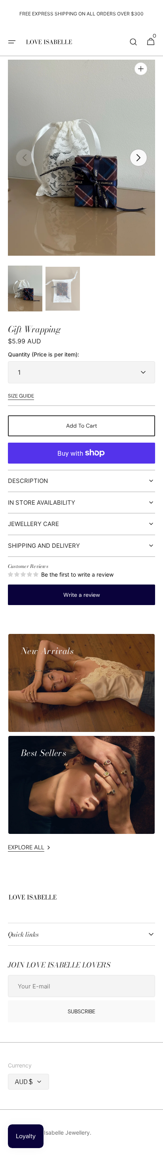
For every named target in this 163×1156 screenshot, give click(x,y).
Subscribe (81, 1011)
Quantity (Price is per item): (43, 354)
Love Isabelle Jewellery (60, 1132)
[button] (12, 42)
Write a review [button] (81, 594)
